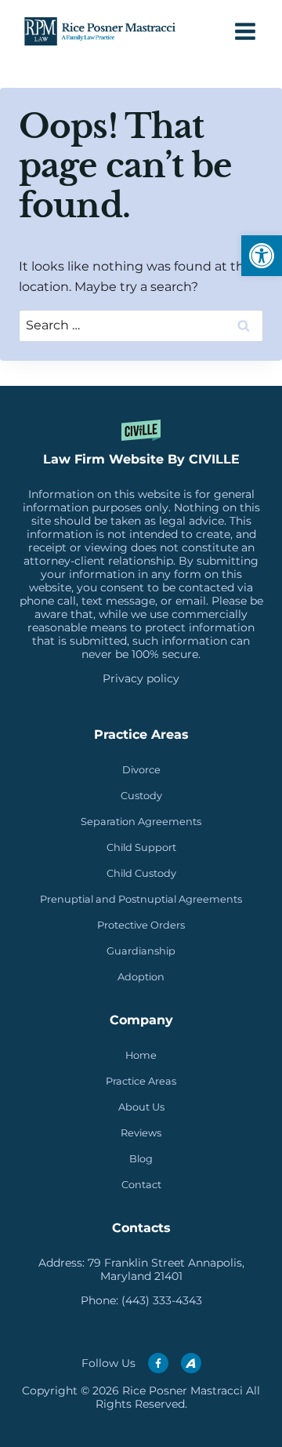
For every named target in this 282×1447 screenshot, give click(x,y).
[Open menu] (244, 31)
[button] (261, 255)
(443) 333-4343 (161, 1300)
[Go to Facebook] (158, 1363)
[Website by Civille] (141, 450)
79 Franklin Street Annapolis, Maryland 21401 (166, 1269)
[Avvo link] (191, 1363)
